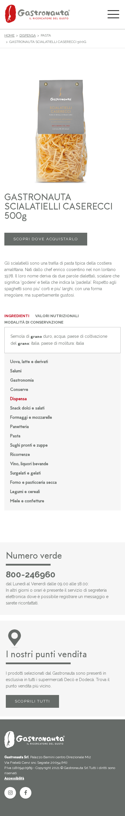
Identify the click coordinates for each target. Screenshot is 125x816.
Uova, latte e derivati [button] (29, 362)
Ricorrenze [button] (20, 455)
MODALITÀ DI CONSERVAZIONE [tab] (33, 322)
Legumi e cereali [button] (25, 492)
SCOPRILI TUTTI (32, 701)
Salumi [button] (16, 371)
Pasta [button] (15, 436)
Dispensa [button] (18, 399)
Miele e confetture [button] (27, 501)
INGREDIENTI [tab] (16, 316)
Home (9, 35)
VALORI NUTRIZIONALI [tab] (57, 316)
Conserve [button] (19, 390)
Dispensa (27, 35)
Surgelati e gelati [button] (25, 473)
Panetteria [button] (19, 427)
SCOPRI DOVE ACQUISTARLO (45, 239)
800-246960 (31, 574)
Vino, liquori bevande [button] (29, 464)
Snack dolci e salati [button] (27, 408)
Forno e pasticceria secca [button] (33, 483)
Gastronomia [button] (22, 380)
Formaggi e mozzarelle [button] (31, 418)
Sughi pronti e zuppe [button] (29, 445)
